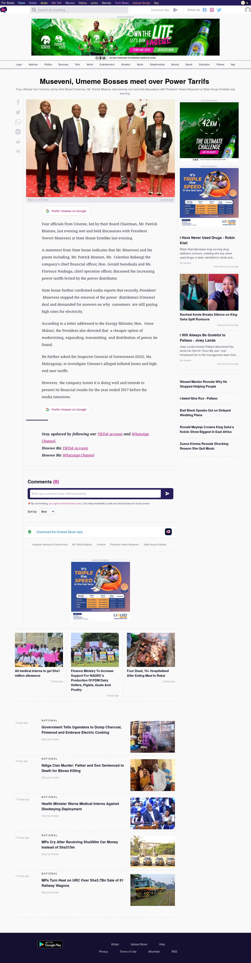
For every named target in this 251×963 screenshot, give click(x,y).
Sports (189, 64)
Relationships (157, 64)
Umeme (101, 544)
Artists (115, 944)
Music (140, 64)
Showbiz (125, 64)
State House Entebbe (155, 544)
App (233, 64)
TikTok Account (75, 448)
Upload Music (139, 944)
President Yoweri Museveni (124, 544)
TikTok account (110, 434)
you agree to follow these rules (65, 503)
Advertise (154, 951)
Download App (160, 10)
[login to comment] (100, 493)
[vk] (18, 151)
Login (19, 64)
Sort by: (32, 511)
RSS (174, 951)
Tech (77, 64)
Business (63, 64)
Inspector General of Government (50, 544)
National (33, 64)
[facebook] (18, 102)
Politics (48, 64)
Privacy (103, 951)
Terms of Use (128, 951)
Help (162, 944)
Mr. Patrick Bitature (82, 544)
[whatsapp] (18, 122)
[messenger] (18, 132)
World (90, 64)
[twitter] (18, 112)
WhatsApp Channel (78, 455)
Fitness (220, 64)
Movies (175, 64)
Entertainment (107, 64)
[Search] (34, 9)
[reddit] (18, 141)
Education (204, 64)
